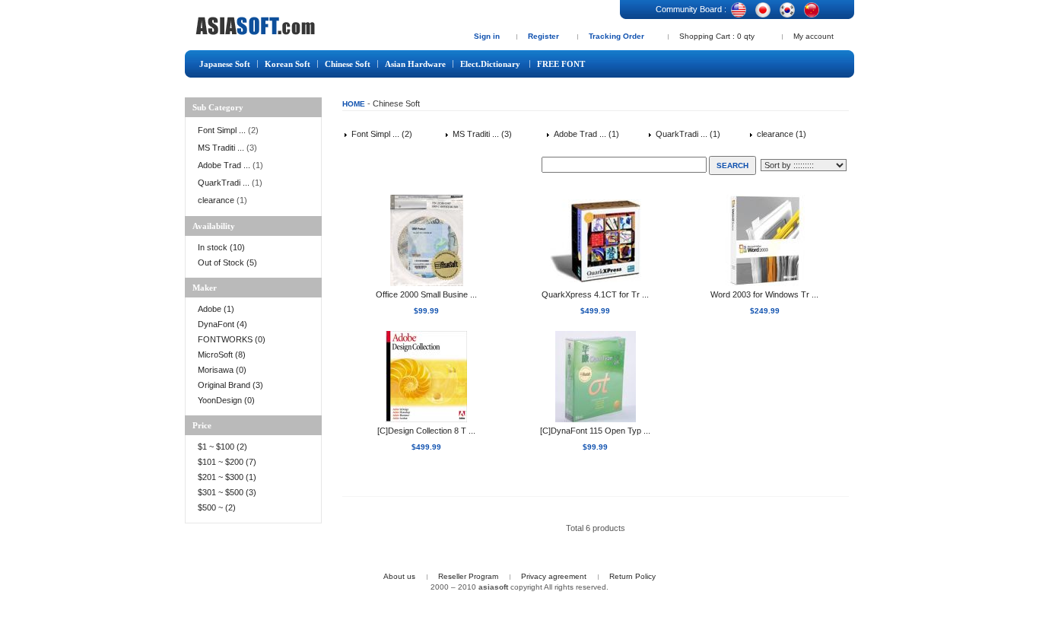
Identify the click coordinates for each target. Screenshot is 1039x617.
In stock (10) (221, 247)
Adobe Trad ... (224, 165)
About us (399, 576)
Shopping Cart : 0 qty (717, 36)
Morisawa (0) (222, 369)
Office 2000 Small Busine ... (426, 294)
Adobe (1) (216, 308)
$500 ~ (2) (218, 507)
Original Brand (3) (230, 385)
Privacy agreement (553, 576)
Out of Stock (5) (227, 262)
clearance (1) (780, 133)
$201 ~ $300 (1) (228, 477)
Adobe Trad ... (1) (585, 133)
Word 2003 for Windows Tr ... (764, 294)
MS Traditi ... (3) (481, 133)
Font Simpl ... (222, 130)
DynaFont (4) (222, 324)
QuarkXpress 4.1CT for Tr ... (595, 294)
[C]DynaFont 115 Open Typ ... (595, 430)
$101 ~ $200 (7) (228, 461)
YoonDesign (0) (226, 400)
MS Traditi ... (221, 147)
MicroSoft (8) (222, 354)
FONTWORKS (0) (231, 339)
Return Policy (632, 576)
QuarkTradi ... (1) (686, 133)
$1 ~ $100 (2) (222, 446)
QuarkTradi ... (223, 182)
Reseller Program (468, 576)
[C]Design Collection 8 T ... (426, 430)
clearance (216, 200)
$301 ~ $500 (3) (227, 492)
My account (813, 36)
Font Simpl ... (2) (380, 133)
